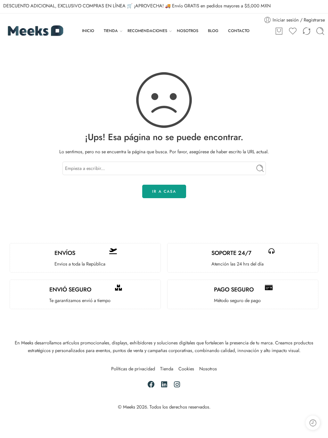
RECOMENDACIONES (147, 31)
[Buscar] (320, 31)
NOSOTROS (187, 31)
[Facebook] (151, 384)
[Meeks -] (35, 31)
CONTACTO (239, 31)
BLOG (213, 31)
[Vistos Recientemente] (313, 423)
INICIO (88, 31)
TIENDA (111, 31)
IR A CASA (164, 191)
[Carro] (279, 31)
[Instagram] (177, 384)
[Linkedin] (163, 384)
